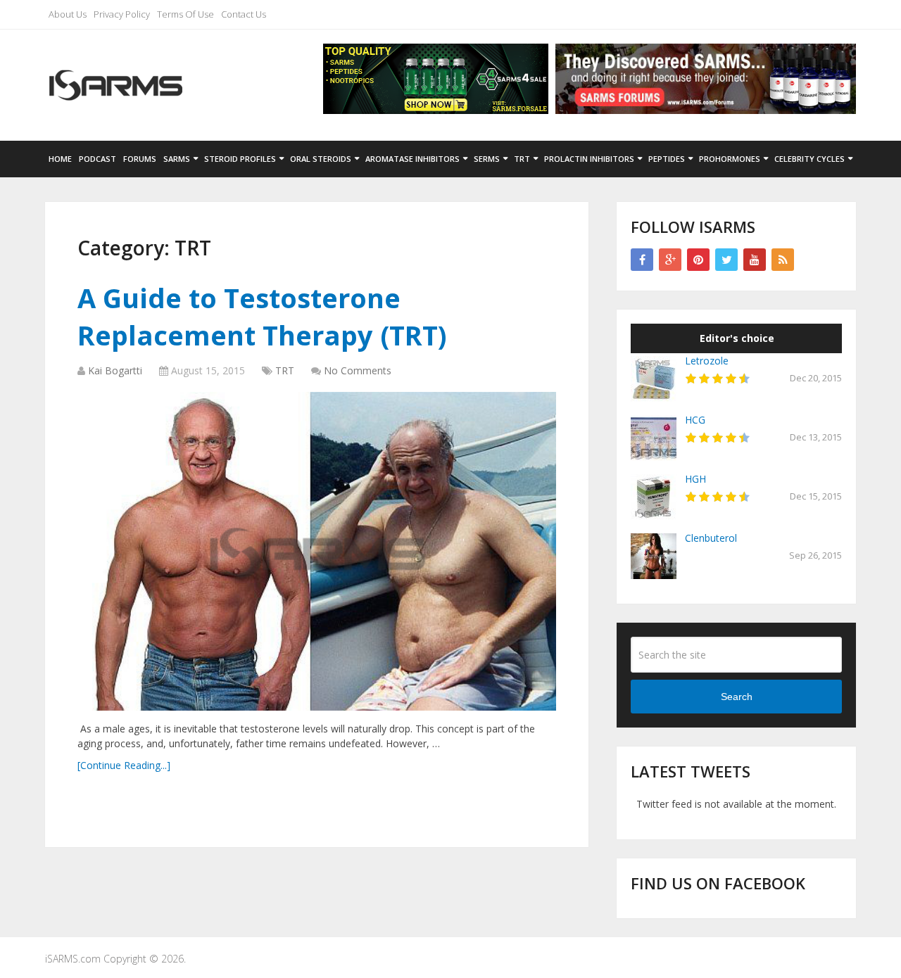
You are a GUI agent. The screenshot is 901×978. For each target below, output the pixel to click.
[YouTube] (754, 259)
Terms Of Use (185, 14)
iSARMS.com (73, 958)
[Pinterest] (698, 259)
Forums (139, 158)
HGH (695, 478)
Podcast (97, 158)
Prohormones (729, 158)
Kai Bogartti (115, 370)
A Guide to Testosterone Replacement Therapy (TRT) (262, 316)
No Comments (357, 370)
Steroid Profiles (240, 158)
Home (60, 158)
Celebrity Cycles (809, 158)
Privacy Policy (122, 14)
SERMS (487, 158)
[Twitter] (726, 259)
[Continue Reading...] (123, 765)
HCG (695, 419)
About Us (68, 14)
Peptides (666, 158)
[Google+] (670, 259)
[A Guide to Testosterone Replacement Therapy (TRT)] (316, 551)
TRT (522, 158)
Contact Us (243, 14)
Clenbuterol (711, 538)
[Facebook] (642, 259)
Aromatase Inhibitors (412, 158)
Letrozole (707, 360)
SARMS (176, 158)
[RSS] (782, 259)
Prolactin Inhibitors (589, 158)
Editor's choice (737, 338)
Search (736, 696)
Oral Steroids (320, 158)
